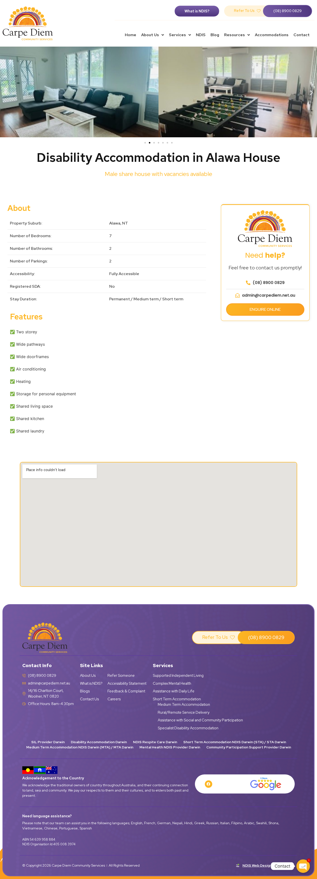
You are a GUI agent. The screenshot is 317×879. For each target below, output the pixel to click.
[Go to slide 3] (154, 142)
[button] (5, 92)
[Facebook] (208, 784)
